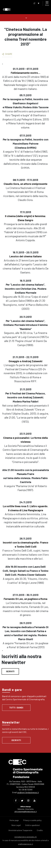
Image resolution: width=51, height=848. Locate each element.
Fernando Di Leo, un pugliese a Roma (25, 598)
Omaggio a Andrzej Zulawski (25, 361)
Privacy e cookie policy (32, 820)
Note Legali (16, 825)
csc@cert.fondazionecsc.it (28, 792)
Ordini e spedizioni (32, 825)
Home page (14, 820)
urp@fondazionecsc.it (25, 844)
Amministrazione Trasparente (20, 830)
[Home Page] (6, 9)
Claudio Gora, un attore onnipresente (25, 183)
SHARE (8, 53)
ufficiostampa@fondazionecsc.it (25, 811)
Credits (40, 830)
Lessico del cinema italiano (25, 256)
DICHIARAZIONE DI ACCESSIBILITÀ (25, 837)
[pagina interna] (25, 17)
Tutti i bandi (16, 707)
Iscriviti (10, 671)
